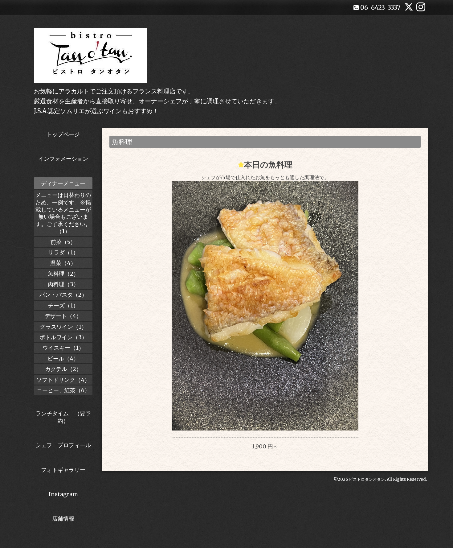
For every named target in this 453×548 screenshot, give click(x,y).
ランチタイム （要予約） (63, 417)
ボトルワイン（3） (63, 337)
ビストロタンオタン (367, 479)
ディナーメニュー (63, 183)
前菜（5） (63, 241)
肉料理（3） (63, 284)
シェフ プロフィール (63, 445)
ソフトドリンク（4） (63, 379)
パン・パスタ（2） (63, 294)
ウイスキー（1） (63, 347)
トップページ (63, 134)
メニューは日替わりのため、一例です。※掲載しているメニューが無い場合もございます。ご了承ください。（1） (63, 213)
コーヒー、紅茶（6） (63, 390)
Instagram (63, 494)
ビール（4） (63, 358)
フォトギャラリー (63, 469)
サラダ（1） (63, 252)
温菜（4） (63, 262)
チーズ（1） (63, 305)
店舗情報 (63, 518)
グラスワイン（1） (63, 326)
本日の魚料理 (268, 164)
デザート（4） (63, 315)
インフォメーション (63, 158)
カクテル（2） (63, 369)
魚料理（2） (63, 273)
